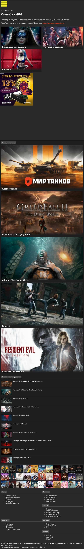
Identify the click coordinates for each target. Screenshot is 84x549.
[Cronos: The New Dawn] (12, 484)
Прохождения (51, 496)
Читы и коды (51, 498)
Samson (6, 326)
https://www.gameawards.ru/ (53, 23)
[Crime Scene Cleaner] (27, 469)
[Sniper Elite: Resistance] (27, 477)
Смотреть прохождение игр (11, 377)
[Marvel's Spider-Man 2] (57, 477)
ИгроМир (49, 539)
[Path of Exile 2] (57, 469)
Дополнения (51, 526)
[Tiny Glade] (57, 484)
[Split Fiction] (42, 469)
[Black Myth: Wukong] (12, 469)
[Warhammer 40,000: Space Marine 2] (34, 477)
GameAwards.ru (7, 10)
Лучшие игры (10, 496)
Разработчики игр (12, 503)
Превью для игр (52, 514)
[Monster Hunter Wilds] (5, 484)
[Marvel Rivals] (42, 484)
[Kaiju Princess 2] (64, 484)
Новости (49, 509)
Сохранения (51, 501)
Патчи (48, 528)
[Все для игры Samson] (42, 305)
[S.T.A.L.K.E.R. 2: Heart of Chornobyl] (5, 469)
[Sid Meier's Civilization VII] (49, 477)
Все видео (9, 524)
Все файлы (50, 524)
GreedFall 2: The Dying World (16, 234)
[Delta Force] (64, 469)
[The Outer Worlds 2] (34, 484)
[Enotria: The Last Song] (19, 484)
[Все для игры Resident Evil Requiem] (42, 351)
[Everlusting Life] (79, 484)
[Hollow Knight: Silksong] (42, 477)
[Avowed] (71, 469)
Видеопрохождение (12, 529)
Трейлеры (9, 526)
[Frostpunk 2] (79, 469)
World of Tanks (9, 188)
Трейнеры (50, 499)
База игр (8, 499)
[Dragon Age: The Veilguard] (5, 477)
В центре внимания (53, 516)
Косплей (49, 537)
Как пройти (28, 381)
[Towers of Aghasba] (71, 484)
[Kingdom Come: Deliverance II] (19, 469)
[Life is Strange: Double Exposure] (71, 477)
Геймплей (9, 528)
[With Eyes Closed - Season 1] (49, 484)
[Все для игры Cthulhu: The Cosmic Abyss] (42, 259)
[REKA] (79, 477)
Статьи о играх (52, 511)
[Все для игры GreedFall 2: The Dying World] (42, 214)
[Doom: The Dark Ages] (64, 477)
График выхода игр (12, 498)
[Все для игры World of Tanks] (42, 168)
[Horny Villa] (27, 484)
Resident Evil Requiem (13, 371)
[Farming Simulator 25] (49, 469)
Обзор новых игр (52, 513)
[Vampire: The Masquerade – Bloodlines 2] (12, 477)
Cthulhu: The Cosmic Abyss (15, 280)
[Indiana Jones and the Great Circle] (34, 469)
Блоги (48, 535)
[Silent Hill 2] (19, 477)
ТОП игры (9, 501)
